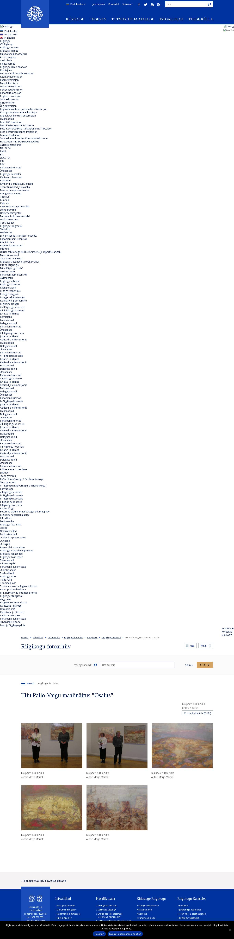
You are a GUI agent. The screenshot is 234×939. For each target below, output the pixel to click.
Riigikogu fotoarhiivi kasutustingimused (44, 880)
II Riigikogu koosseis (11, 501)
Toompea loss (8, 583)
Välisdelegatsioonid (10, 144)
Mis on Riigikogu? (9, 264)
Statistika (5, 229)
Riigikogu (75, 19)
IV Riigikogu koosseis (11, 495)
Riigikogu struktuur (10, 284)
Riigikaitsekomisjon (10, 96)
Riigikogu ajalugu (9, 303)
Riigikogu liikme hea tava (13, 66)
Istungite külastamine (148, 905)
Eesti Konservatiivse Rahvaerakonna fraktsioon (26, 128)
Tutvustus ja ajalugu (133, 19)
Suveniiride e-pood (10, 621)
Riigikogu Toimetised (11, 557)
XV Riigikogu (6, 44)
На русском (10, 34)
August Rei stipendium (12, 547)
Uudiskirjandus (8, 570)
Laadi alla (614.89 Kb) (199, 713)
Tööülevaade (7, 222)
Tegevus (98, 19)
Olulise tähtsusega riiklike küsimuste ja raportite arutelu (30, 251)
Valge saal (5, 599)
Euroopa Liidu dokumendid (15, 216)
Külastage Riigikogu (11, 605)
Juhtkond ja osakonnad (190, 909)
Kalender (5, 203)
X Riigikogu (92, 637)
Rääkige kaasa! (8, 287)
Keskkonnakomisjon (11, 76)
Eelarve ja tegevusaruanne (14, 190)
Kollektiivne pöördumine (13, 300)
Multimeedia (7, 521)
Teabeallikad (7, 573)
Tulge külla (200, 19)
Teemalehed (7, 560)
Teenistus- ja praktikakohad (192, 913)
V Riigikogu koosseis (11, 492)
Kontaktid (113, 4)
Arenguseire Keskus (11, 193)
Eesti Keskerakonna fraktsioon (17, 125)
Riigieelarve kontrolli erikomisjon (18, 115)
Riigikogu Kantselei (10, 174)
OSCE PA (5, 157)
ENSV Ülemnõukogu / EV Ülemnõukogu (22, 479)
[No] (229, 930)
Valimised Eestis (105, 909)
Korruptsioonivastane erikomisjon (19, 112)
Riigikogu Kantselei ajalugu (14, 514)
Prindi (203, 646)
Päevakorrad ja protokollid (14, 206)
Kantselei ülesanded (11, 177)
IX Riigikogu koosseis (11, 401)
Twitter (145, 4)
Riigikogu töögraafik (11, 226)
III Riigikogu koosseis (11, 498)
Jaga (192, 646)
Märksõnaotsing (9, 219)
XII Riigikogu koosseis (12, 333)
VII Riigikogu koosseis (12, 446)
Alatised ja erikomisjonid (13, 339)
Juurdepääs (99, 4)
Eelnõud (4, 200)
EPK (2, 164)
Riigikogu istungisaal (11, 596)
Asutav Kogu (7, 508)
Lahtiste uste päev (10, 615)
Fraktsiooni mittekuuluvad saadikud (19, 141)
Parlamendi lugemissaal (13, 566)
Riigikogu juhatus (9, 47)
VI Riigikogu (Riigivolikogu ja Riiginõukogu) (23, 485)
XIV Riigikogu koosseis (12, 307)
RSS (158, 4)
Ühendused (6, 170)
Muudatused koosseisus (13, 54)
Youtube (152, 4)
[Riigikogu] (35, 14)
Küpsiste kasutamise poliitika (125, 934)
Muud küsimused (9, 255)
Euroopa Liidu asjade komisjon (17, 73)
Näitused (142, 913)
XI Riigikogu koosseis (11, 355)
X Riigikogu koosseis (11, 378)
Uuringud (5, 540)
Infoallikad (171, 19)
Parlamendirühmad (10, 167)
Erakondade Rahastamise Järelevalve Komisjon (110, 915)
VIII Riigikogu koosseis (12, 424)
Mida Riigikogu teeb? (11, 268)
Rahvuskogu (7, 488)
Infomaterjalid (8, 563)
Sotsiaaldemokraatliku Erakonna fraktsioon (24, 138)
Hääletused (6, 232)
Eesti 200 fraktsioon (11, 122)
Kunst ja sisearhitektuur (13, 589)
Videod (4, 527)
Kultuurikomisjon (9, 79)
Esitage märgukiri (9, 294)
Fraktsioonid (7, 118)
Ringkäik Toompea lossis (14, 602)
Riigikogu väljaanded (11, 553)
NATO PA (5, 148)
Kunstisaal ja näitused (12, 612)
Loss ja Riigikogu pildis (12, 625)
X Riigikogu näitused (111, 637)
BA (1, 154)
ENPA (3, 151)
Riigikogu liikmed (9, 50)
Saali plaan (6, 60)
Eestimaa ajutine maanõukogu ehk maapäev (25, 511)
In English (9, 37)
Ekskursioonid (7, 609)
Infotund (4, 248)
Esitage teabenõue (10, 290)
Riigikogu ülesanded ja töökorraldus (20, 261)
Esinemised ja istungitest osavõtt (18, 235)
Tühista (189, 665)
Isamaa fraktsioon (10, 135)
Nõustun (99, 934)
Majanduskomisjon (10, 86)
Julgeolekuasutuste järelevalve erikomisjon (23, 109)
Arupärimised (7, 242)
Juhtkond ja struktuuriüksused (16, 183)
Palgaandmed (7, 63)
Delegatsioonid (8, 323)
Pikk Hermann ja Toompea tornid (18, 592)
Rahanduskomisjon (10, 92)
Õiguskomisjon (8, 105)
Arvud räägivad (8, 57)
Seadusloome (7, 271)
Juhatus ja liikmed (9, 313)
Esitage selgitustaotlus (12, 297)
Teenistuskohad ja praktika (15, 187)
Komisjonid (6, 70)
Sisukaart (127, 4)
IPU (2, 161)
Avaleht (24, 637)
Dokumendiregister (10, 213)
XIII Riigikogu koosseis (12, 310)
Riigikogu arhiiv (8, 576)
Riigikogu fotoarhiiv (10, 524)
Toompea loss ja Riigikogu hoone (18, 586)
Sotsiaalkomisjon (9, 99)
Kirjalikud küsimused (11, 245)
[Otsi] (209, 4)
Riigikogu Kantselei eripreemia (16, 550)
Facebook (139, 4)
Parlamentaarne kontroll (13, 239)
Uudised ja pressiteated (13, 537)
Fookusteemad (8, 534)
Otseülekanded (8, 531)
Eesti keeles (76, 4)
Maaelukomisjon (9, 83)
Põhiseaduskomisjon (11, 89)
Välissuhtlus (6, 277)
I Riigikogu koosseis (11, 505)
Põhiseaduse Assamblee (13, 469)
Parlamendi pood (147, 917)
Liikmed (4, 472)
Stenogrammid (8, 209)
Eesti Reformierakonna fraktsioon (18, 131)
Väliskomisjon (7, 102)
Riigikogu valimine (10, 281)
